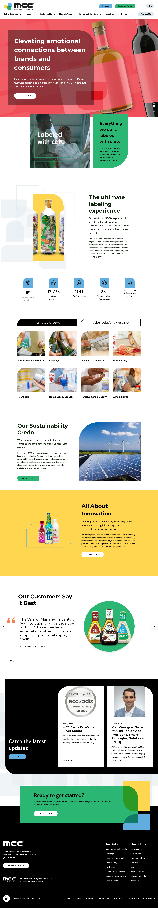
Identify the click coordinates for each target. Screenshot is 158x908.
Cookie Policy (133, 898)
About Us (109, 14)
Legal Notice (118, 898)
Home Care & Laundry (115, 872)
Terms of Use (103, 898)
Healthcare (110, 867)
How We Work (65, 14)
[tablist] (79, 322)
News (132, 867)
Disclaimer (89, 898)
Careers (105, 6)
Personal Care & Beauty (116, 876)
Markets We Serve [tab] (47, 322)
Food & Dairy (111, 863)
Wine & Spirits (112, 881)
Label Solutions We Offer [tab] (111, 322)
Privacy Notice (149, 898)
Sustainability (46, 14)
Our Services (135, 854)
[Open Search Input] (140, 6)
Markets (29, 14)
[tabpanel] (79, 365)
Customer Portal (125, 6)
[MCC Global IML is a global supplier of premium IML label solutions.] (9, 880)
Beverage (110, 854)
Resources (126, 14)
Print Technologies (138, 858)
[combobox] (150, 6)
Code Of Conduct (73, 898)
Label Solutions (11, 14)
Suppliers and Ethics (138, 876)
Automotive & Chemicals (116, 849)
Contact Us (146, 14)
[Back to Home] (19, 6)
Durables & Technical (115, 858)
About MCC (135, 863)
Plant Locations (137, 872)
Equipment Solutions (88, 14)
